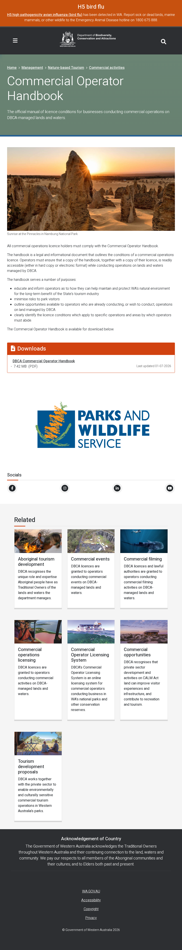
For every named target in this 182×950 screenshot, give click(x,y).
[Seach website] (163, 41)
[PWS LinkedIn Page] (117, 488)
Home (12, 67)
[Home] (88, 39)
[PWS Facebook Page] (12, 488)
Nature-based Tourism (66, 67)
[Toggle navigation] (15, 40)
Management (32, 67)
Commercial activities (107, 67)
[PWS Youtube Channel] (170, 488)
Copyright (91, 909)
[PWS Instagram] (65, 488)
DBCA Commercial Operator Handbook (44, 361)
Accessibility (91, 900)
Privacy (91, 918)
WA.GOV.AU (91, 891)
